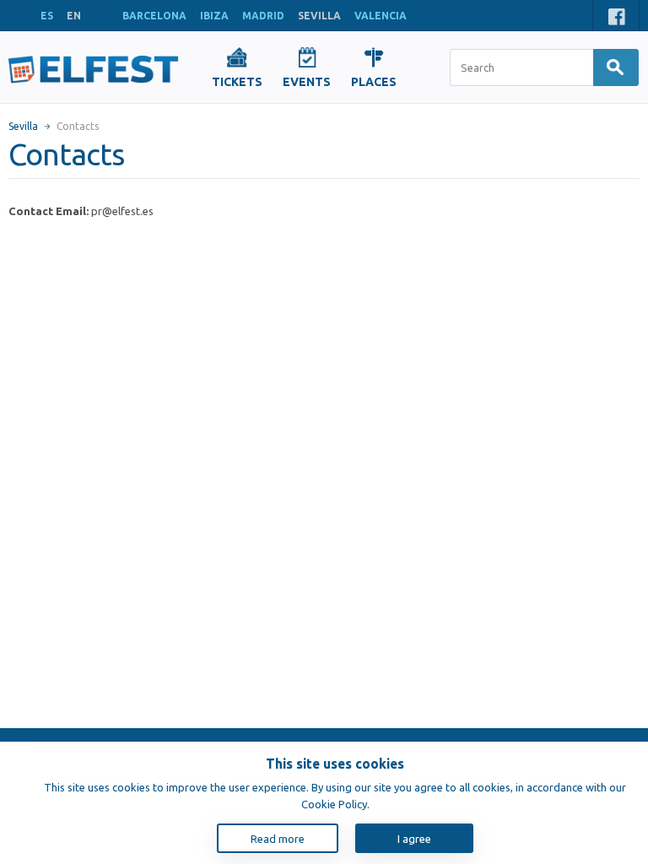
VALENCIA (380, 15)
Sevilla (23, 126)
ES (46, 15)
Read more (278, 839)
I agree (414, 839)
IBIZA (214, 15)
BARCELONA (154, 15)
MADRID (263, 15)
